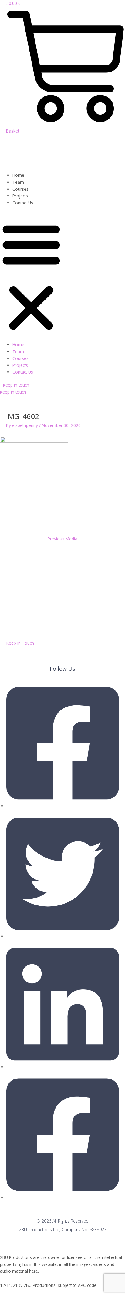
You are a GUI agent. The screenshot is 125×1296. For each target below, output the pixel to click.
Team (18, 182)
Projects (20, 196)
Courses (20, 189)
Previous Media (62, 539)
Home (18, 175)
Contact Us (22, 203)
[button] (31, 277)
